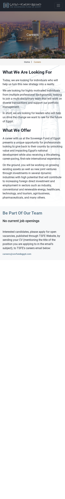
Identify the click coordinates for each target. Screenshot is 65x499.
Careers (37, 62)
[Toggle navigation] (58, 5)
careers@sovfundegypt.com (17, 254)
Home (27, 62)
